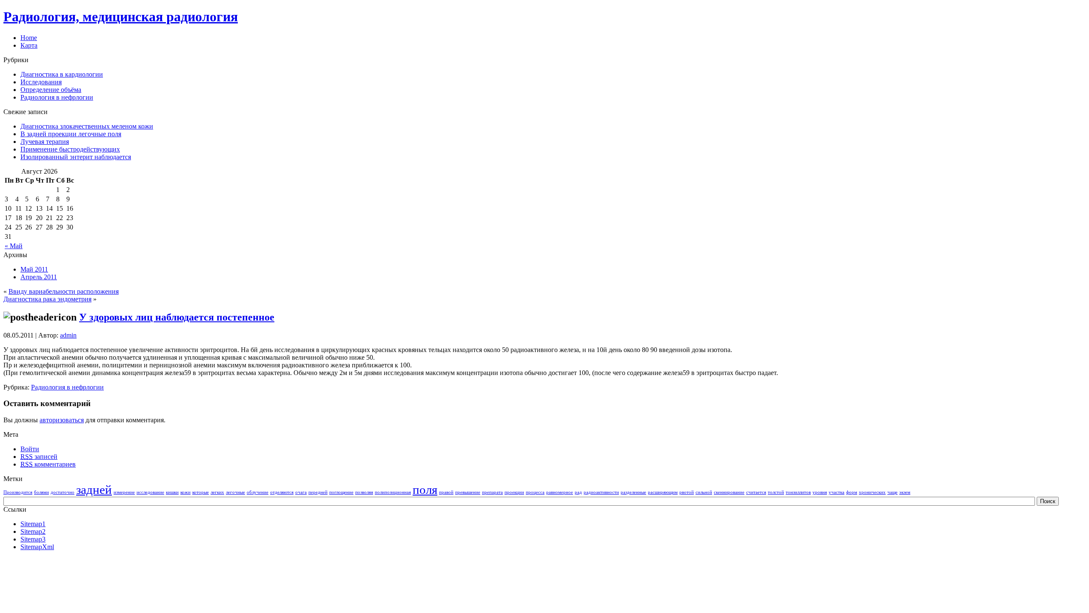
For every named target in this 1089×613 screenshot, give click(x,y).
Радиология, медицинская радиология (120, 16)
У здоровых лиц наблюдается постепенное (176, 317)
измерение (124, 492)
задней (94, 489)
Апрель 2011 (38, 277)
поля (425, 489)
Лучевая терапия (44, 141)
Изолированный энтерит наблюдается (75, 156)
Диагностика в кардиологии (61, 74)
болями (41, 492)
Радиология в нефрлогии (56, 97)
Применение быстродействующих (70, 149)
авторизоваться (62, 420)
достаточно (62, 492)
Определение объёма (50, 89)
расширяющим (663, 492)
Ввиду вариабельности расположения (64, 291)
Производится (17, 492)
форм (851, 492)
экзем (904, 492)
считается (756, 492)
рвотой (686, 492)
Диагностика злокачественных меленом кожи (86, 126)
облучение (257, 492)
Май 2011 (34, 269)
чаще (892, 492)
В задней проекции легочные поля (70, 133)
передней (318, 492)
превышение (467, 492)
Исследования (41, 82)
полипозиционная (393, 492)
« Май (14, 245)
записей (38, 456)
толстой (776, 492)
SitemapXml (37, 546)
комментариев (48, 464)
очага (301, 492)
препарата (492, 492)
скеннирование (729, 492)
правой (446, 492)
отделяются (282, 492)
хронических (872, 492)
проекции (514, 492)
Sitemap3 (33, 539)
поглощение (341, 492)
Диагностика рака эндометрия (47, 299)
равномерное (559, 492)
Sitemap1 (33, 523)
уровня (819, 492)
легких (217, 492)
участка (836, 492)
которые (200, 492)
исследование (150, 492)
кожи (185, 492)
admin (68, 335)
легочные (235, 492)
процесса (535, 492)
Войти (29, 449)
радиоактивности (601, 492)
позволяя (364, 492)
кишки (172, 492)
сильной (704, 492)
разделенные (633, 492)
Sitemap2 (33, 531)
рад (578, 492)
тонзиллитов (798, 492)
